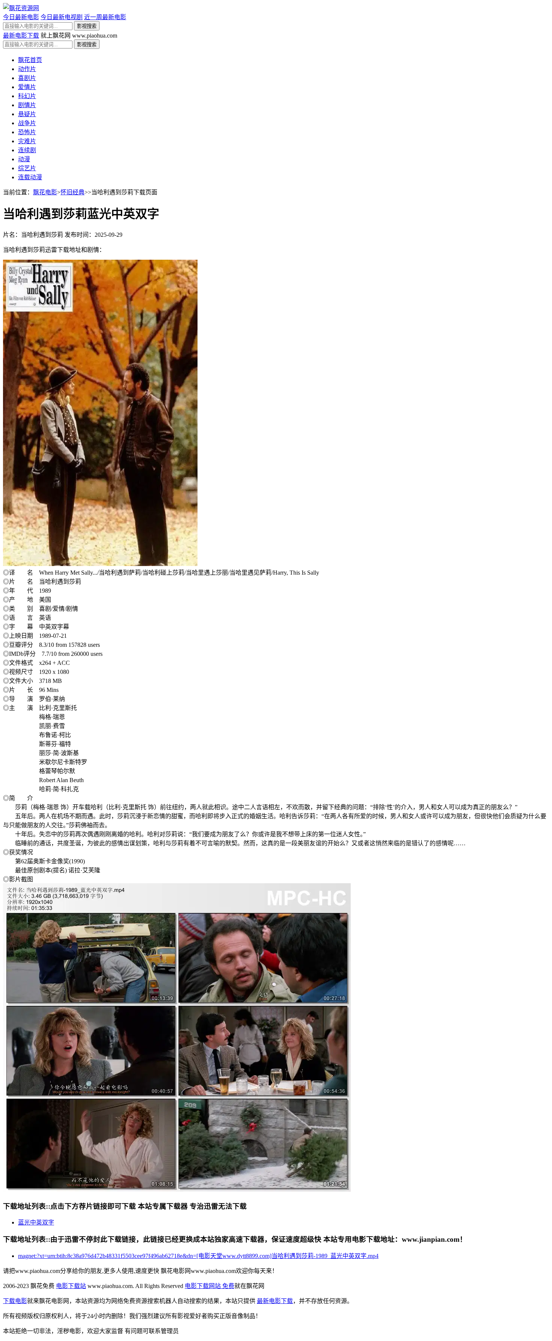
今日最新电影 (21, 17)
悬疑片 (27, 114)
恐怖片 (27, 132)
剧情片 (27, 105)
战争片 (27, 123)
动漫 (24, 159)
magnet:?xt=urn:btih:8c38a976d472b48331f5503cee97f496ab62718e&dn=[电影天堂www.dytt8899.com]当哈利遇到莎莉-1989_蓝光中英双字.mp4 (198, 1256)
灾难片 (27, 141)
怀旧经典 (72, 192)
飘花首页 (30, 60)
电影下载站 (71, 1286)
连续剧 (27, 150)
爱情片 (27, 87)
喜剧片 (27, 78)
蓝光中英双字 (36, 1222)
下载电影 (15, 1301)
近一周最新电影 (105, 17)
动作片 (27, 69)
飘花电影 (45, 192)
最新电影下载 (21, 35)
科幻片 (27, 96)
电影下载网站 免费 (209, 1286)
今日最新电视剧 (62, 17)
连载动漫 (30, 177)
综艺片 (27, 168)
